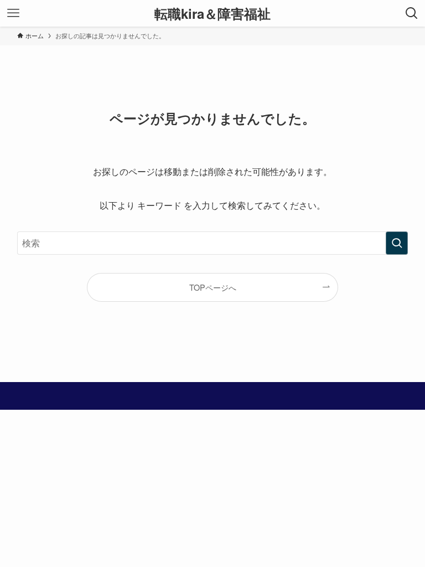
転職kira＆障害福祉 (212, 13)
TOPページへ (212, 287)
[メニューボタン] (13, 13)
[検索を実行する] (397, 243)
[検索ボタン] (411, 13)
